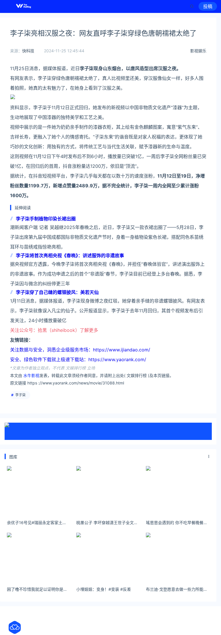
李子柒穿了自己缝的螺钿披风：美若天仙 (57, 292)
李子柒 (20, 395)
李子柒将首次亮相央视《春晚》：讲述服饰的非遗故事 (70, 255)
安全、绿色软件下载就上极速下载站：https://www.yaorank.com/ (78, 359)
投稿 (207, 6)
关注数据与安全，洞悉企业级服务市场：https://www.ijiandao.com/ (80, 350)
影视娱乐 (198, 50)
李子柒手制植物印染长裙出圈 (46, 219)
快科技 (28, 50)
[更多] (209, 456)
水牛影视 (31, 375)
